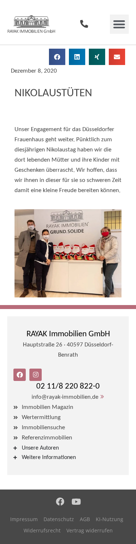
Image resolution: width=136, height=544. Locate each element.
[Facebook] (60, 502)
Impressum (24, 519)
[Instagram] (35, 375)
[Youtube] (76, 502)
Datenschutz (59, 519)
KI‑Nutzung (109, 519)
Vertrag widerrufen (89, 530)
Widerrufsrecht (42, 530)
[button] (119, 24)
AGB (85, 519)
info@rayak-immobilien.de (65, 397)
